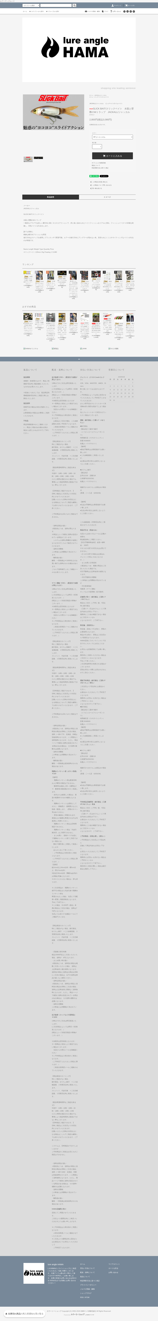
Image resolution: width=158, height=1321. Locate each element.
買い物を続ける (97, 188)
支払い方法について (87, 1268)
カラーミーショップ (54, 1311)
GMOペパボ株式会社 (88, 1311)
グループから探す (53, 11)
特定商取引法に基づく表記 (100, 168)
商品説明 (50, 197)
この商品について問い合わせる (102, 185)
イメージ (107, 197)
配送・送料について (87, 1272)
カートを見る (113, 1268)
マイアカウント (114, 1264)
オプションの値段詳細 (99, 163)
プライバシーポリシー (88, 1285)
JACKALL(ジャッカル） (101, 95)
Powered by (67, 1315)
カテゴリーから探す (37, 11)
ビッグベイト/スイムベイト (102, 97)
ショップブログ (85, 1293)
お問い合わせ (117, 11)
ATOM (87, 1297)
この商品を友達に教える (99, 182)
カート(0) (131, 5)
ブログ (106, 11)
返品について (96, 165)
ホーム (25, 11)
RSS (81, 1297)
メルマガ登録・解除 (93, 11)
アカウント (118, 5)
